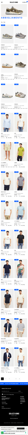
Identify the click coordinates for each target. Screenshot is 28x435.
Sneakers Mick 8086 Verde (19, 75)
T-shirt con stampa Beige (5, 193)
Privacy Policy (12, 394)
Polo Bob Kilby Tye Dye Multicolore (18, 281)
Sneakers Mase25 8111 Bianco (6, 105)
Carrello (24, 2)
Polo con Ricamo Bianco (5, 222)
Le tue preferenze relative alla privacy (15, 431)
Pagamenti (22, 401)
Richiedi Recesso (20, 428)
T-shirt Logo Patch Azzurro (19, 222)
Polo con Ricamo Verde (18, 164)
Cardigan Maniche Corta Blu (6, 340)
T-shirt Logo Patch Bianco (19, 369)
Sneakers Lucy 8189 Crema (19, 105)
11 (16, 378)
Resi (21, 403)
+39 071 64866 (4, 403)
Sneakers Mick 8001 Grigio (19, 46)
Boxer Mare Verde (4, 164)
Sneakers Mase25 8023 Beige (6, 46)
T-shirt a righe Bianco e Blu (19, 340)
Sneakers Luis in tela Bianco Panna (6, 76)
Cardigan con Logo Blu (5, 369)
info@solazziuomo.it (6, 408)
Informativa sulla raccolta (8, 433)
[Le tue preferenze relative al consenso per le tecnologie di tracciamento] (25, 432)
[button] (3, 22)
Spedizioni (22, 400)
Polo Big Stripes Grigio (18, 193)
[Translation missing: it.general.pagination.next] (19, 378)
